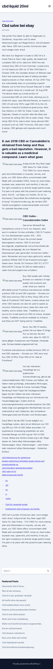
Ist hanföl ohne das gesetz (14, 600)
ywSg (8, 498)
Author (5, 30)
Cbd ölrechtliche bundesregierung (18, 647)
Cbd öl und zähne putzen (13, 614)
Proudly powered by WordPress (26, 664)
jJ (6, 494)
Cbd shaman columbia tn (13, 633)
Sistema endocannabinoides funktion (19, 609)
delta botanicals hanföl (12, 475)
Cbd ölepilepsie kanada (13, 642)
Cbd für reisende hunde (16, 504)
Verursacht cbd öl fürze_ (13, 586)
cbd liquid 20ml (15, 6)
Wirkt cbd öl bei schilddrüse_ (15, 619)
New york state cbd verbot (14, 638)
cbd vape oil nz (9, 471)
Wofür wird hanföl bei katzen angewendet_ (22, 624)
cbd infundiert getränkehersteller (17, 468)
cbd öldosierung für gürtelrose (16, 457)
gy (6, 489)
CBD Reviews (7, 21)
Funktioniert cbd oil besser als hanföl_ (22, 509)
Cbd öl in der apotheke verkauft (16, 595)
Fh (6, 481)
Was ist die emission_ (12, 591)
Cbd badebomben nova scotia (16, 605)
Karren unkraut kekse (12, 628)
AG (6, 485)
